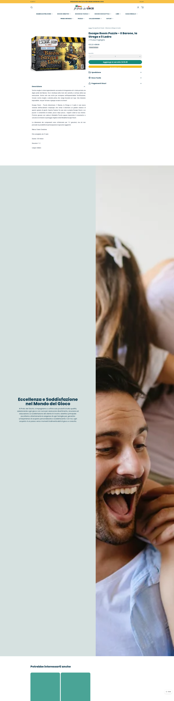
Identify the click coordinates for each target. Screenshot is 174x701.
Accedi (142, 1)
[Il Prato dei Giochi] (83, 7)
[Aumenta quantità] (140, 56)
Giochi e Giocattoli (102, 14)
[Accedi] (137, 7)
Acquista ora (115, 67)
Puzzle (80, 18)
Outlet (109, 18)
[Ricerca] (31, 7)
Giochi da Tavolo (81, 14)
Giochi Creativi (63, 14)
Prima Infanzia (66, 18)
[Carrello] (142, 7)
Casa (90, 28)
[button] (115, 62)
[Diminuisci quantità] (91, 56)
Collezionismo (94, 18)
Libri (117, 14)
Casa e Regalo (130, 14)
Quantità (91, 53)
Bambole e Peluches (43, 14)
